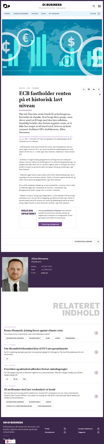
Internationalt (34, 338)
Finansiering (70, 338)
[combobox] (10, 441)
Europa (48, 402)
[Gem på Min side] (84, 89)
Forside (7, 14)
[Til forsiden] (6, 6)
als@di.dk (44, 273)
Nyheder (35, 14)
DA (10, 441)
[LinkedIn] (4, 439)
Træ (24, 379)
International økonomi (83, 241)
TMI (5, 345)
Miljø (15, 379)
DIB (28, 88)
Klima (48, 338)
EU (98, 241)
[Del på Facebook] (99, 89)
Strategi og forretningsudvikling (19, 406)
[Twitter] (14, 439)
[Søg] (93, 6)
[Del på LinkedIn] (94, 89)
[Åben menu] (99, 6)
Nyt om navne (54, 14)
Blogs (43, 14)
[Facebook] (9, 439)
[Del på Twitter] (100, 94)
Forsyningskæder (44, 406)
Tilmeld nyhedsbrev (20, 14)
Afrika (57, 338)
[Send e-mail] (89, 89)
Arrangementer (10, 327)
